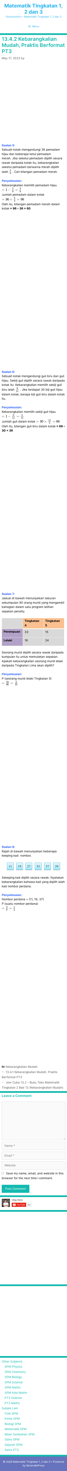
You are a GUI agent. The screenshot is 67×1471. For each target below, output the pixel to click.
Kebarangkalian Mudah (21, 1066)
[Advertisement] (33, 105)
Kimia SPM (12, 1418)
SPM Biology (13, 1377)
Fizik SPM (11, 1413)
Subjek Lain (10, 1408)
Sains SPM (12, 1439)
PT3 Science (13, 1398)
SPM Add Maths (16, 1392)
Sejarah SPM (13, 1444)
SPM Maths (12, 1387)
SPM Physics (13, 1366)
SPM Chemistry (15, 1372)
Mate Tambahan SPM (20, 1434)
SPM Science (14, 1382)
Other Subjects (12, 1361)
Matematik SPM (15, 1429)
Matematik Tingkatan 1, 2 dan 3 (33, 9)
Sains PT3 (12, 1450)
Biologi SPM (13, 1424)
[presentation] (10, 171)
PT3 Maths (12, 1403)
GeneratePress (35, 1465)
